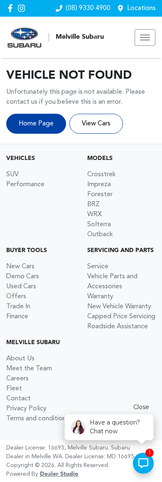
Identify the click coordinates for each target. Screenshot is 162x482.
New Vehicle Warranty (119, 306)
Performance (25, 184)
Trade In (18, 306)
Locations (141, 8)
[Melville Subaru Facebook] (11, 8)
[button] (145, 37)
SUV (12, 174)
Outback (100, 234)
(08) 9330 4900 (88, 8)
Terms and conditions (37, 418)
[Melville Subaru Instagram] (23, 8)
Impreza (99, 184)
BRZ (93, 204)
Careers (17, 378)
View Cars (96, 123)
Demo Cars (22, 276)
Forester (100, 194)
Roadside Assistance (117, 326)
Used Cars (21, 286)
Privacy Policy (26, 408)
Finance (17, 316)
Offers (16, 296)
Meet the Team (29, 368)
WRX (94, 214)
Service (97, 266)
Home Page (36, 123)
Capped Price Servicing (121, 316)
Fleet (14, 388)
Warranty (100, 296)
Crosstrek (101, 174)
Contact (18, 398)
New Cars (20, 266)
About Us (20, 358)
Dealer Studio (59, 474)
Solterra (99, 224)
